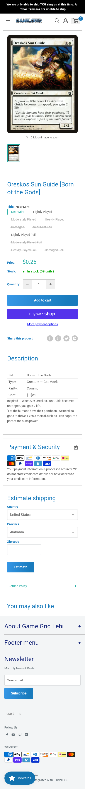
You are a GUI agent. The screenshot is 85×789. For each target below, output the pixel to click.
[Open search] (57, 20)
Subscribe (19, 693)
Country (12, 506)
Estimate (20, 567)
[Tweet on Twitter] (66, 338)
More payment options (42, 324)
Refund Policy (17, 586)
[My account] (65, 20)
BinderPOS (61, 780)
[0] (76, 21)
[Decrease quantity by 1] (27, 284)
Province (13, 524)
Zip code (13, 541)
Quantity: (13, 284)
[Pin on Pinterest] (58, 338)
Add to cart (42, 300)
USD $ (10, 713)
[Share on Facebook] (50, 338)
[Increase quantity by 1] (50, 284)
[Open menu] (7, 20)
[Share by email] (75, 338)
